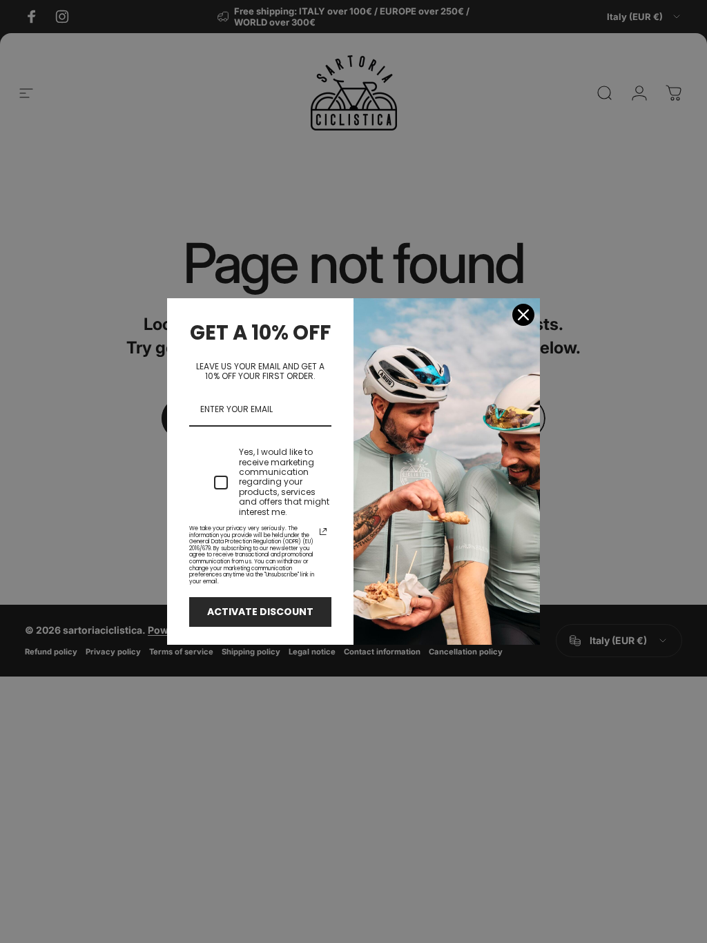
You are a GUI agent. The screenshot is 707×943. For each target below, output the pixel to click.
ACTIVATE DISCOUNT (260, 612)
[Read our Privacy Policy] (323, 531)
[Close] (523, 314)
